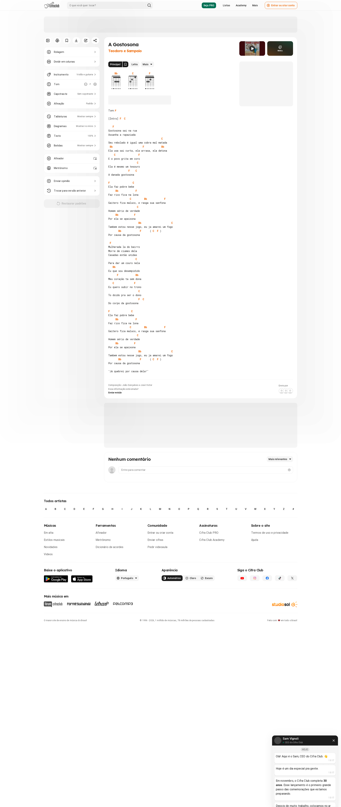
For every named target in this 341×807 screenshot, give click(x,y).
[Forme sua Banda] (78, 604)
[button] (252, 48)
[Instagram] (255, 578)
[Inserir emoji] (289, 470)
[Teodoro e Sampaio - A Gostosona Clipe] (252, 48)
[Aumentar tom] (95, 84)
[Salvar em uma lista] (67, 40)
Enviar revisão (115, 392)
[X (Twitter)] (292, 578)
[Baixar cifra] (76, 40)
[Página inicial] (52, 5)
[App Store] (82, 579)
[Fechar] (334, 740)
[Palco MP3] (123, 604)
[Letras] (102, 603)
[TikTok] (280, 578)
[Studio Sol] (284, 604)
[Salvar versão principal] (125, 64)
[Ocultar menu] (48, 40)
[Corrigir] (86, 40)
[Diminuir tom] (86, 84)
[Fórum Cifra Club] (53, 604)
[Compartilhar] (95, 40)
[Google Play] (56, 579)
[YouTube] (242, 578)
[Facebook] (267, 578)
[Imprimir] (57, 40)
